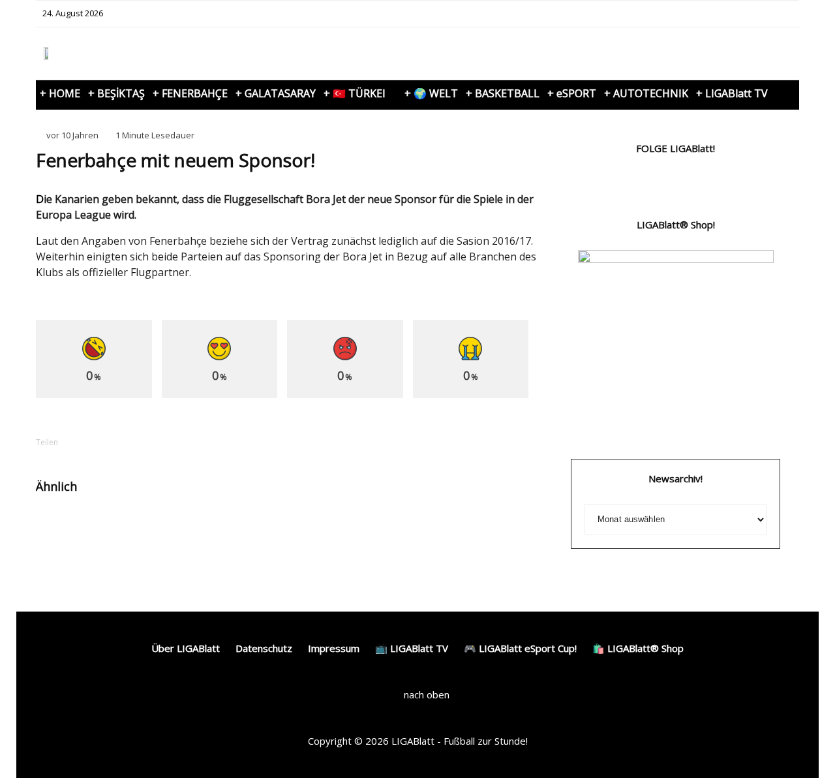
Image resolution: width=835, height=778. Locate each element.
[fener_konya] (57, 528)
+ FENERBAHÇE (190, 93)
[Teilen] (95, 442)
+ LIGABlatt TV (732, 93)
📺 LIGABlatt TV (411, 648)
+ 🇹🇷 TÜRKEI (355, 93)
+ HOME (60, 93)
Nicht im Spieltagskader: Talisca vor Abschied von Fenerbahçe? (484, 539)
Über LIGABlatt (185, 648)
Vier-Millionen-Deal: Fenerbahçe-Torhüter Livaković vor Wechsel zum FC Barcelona (314, 539)
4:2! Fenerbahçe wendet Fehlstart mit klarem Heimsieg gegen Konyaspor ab (138, 539)
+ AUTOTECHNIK (646, 93)
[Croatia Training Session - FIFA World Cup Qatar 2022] (231, 528)
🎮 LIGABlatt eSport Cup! (520, 648)
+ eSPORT (571, 93)
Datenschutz (263, 648)
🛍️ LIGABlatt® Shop (638, 648)
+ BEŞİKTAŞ (116, 93)
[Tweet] (128, 442)
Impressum (333, 648)
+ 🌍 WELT (431, 93)
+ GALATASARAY (275, 93)
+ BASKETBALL (502, 93)
